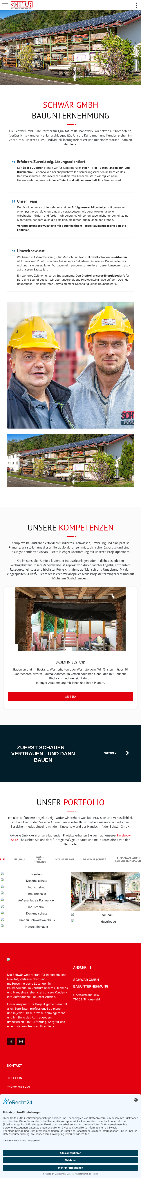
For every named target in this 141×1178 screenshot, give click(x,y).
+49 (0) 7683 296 (18, 1086)
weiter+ (110, 753)
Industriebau (64, 859)
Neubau (19, 859)
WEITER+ (70, 696)
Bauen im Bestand (40, 859)
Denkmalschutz (94, 859)
